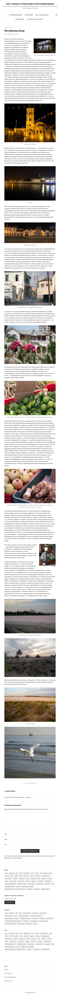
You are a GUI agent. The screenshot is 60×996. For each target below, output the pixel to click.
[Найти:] (56, 15)
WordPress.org (8, 981)
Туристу (35, 923)
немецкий (20, 881)
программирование (10, 883)
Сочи (21, 876)
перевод (27, 881)
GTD (6, 873)
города (15, 878)
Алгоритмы (35, 913)
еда (39, 878)
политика (39, 881)
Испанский (35, 918)
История (42, 918)
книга (6, 881)
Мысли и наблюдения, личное (13, 921)
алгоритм (37, 876)
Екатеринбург (43, 873)
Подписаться (9, 902)
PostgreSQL (26, 873)
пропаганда (31, 883)
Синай (16, 876)
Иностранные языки (42, 15)
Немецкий (26, 921)
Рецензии (28, 923)
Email (5, 839)
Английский (43, 913)
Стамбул (26, 876)
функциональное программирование (15, 889)
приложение (47, 881)
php (17, 873)
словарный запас (9, 886)
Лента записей (8, 973)
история (49, 878)
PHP (17, 913)
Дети (15, 915)
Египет (36, 873)
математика (13, 881)
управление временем (27, 886)
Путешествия (29, 15)
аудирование (45, 876)
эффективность (45, 889)
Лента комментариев (10, 977)
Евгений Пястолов (30, 992)
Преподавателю (43, 921)
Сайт (5, 844)
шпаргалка (37, 889)
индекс (44, 878)
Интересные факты (25, 918)
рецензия (47, 883)
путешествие (33, 783)
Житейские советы (24, 915)
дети (28, 878)
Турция (32, 876)
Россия (7, 876)
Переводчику (33, 921)
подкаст (33, 881)
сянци (17, 886)
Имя (5, 834)
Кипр (26, 783)
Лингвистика (49, 918)
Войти (6, 969)
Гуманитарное (19, 19)
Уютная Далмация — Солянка (22, 797)
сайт (53, 883)
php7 (20, 873)
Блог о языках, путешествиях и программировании (30, 4)
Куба (50, 873)
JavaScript (11, 873)
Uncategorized (26, 913)
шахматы (29, 889)
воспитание (8, 878)
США (11, 876)
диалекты (33, 878)
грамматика (22, 878)
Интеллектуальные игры (35, 19)
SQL (32, 873)
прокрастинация (21, 883)
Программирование (15, 15)
